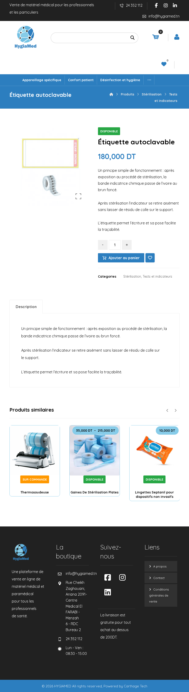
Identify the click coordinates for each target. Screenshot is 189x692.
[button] (156, 5)
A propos (159, 566)
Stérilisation (132, 276)
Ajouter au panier (124, 257)
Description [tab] (26, 306)
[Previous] (167, 410)
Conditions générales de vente (159, 595)
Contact (159, 578)
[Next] (175, 410)
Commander (37, 469)
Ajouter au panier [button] (160, 474)
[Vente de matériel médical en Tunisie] (25, 37)
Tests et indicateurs (157, 276)
